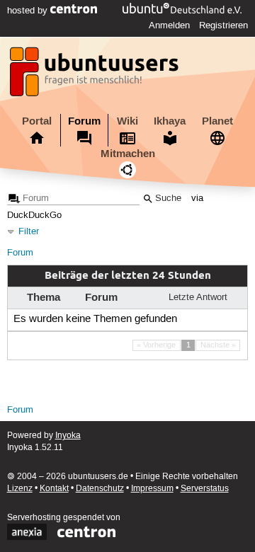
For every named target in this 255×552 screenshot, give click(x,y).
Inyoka (68, 435)
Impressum (152, 488)
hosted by (28, 10)
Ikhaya (170, 121)
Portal (37, 121)
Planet (217, 121)
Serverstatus (205, 488)
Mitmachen (128, 153)
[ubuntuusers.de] (95, 76)
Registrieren (223, 25)
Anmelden (169, 25)
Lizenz (20, 488)
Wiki (127, 121)
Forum (84, 121)
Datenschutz (100, 488)
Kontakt (54, 488)
